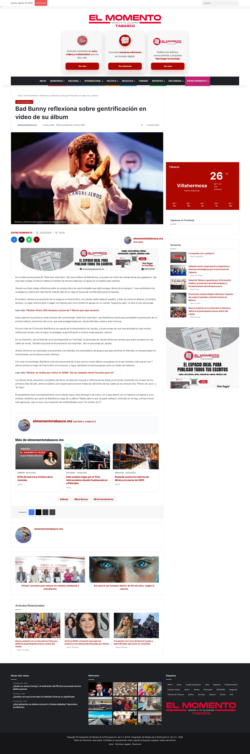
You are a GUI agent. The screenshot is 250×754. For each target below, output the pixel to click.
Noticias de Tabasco (176, 694)
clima (207, 685)
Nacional (73, 81)
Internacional (92, 81)
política (191, 694)
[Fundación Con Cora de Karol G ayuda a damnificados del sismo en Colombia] (136, 625)
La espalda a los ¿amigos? (201, 253)
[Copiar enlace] (37, 240)
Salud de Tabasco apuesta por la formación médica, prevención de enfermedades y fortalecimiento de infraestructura (210, 283)
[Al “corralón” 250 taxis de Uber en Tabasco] (125, 703)
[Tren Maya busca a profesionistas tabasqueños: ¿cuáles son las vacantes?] (100, 718)
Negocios (127, 81)
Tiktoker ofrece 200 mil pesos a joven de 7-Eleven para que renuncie (62, 310)
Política (111, 81)
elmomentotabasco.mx (27, 125)
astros (179, 685)
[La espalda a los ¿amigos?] (178, 257)
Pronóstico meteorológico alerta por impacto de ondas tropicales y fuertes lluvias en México (211, 297)
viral (231, 694)
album (64, 499)
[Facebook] (14, 240)
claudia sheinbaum (193, 685)
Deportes (157, 81)
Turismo (143, 81)
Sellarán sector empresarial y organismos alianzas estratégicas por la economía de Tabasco (209, 269)
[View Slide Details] (202, 357)
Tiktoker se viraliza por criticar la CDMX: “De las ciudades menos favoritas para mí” (70, 372)
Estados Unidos (174, 689)
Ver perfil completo (84, 421)
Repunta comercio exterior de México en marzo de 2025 (132, 478)
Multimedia (175, 81)
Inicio (43, 81)
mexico (187, 689)
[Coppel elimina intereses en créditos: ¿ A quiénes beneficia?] (100, 703)
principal (201, 694)
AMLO (170, 685)
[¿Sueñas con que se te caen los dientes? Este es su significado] (125, 689)
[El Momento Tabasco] (125, 21)
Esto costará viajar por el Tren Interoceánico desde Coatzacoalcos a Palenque (86, 480)
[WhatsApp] (29, 240)
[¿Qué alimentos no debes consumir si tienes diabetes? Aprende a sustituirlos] (150, 689)
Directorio (136, 744)
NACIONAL (220, 689)
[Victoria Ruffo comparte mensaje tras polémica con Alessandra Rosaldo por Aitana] (87, 625)
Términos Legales (123, 744)
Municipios (56, 81)
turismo (223, 694)
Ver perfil (138, 242)
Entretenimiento (196, 81)
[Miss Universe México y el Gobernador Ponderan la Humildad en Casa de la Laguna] (125, 718)
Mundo (197, 689)
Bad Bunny (82, 499)
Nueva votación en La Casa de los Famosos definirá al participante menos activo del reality (36, 644)
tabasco (212, 694)
